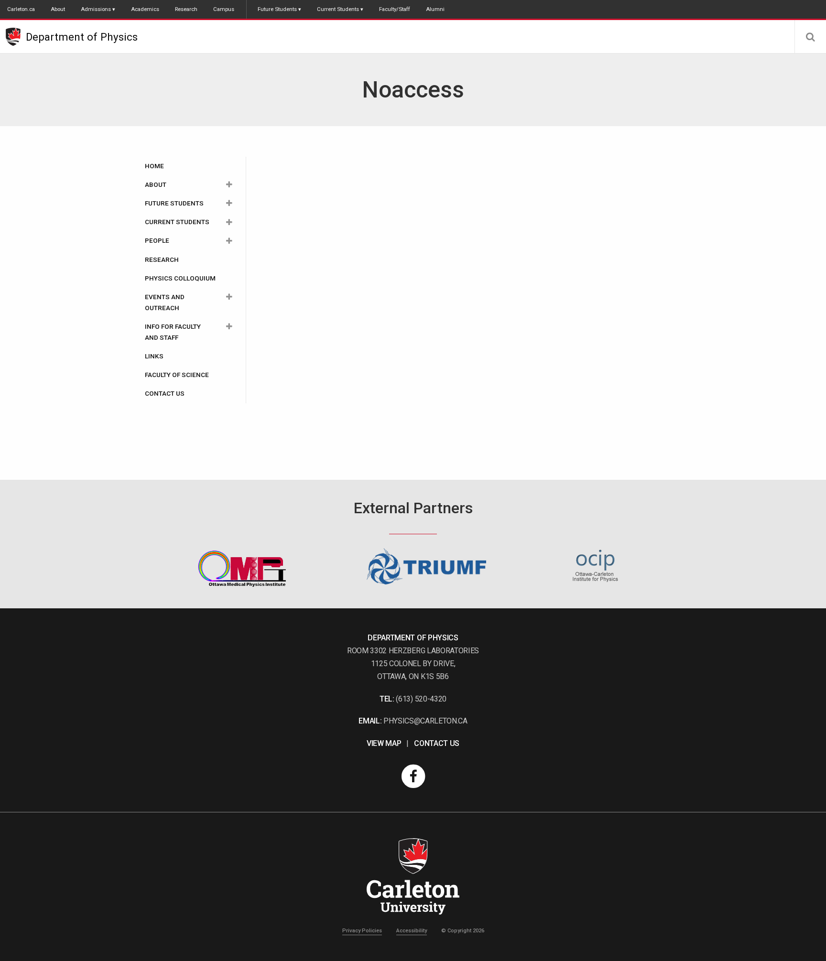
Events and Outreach (165, 302)
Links (154, 356)
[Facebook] (413, 776)
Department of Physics (82, 37)
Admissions (96, 9)
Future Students (277, 9)
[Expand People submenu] (229, 240)
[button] (810, 37)
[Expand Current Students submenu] (229, 222)
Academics (145, 9)
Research (186, 9)
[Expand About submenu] (229, 184)
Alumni (435, 9)
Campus (223, 9)
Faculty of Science (177, 374)
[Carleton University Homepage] (16, 36)
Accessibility (411, 931)
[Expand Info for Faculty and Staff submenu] (229, 326)
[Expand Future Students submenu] (229, 203)
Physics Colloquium (180, 278)
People (157, 240)
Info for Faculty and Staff (173, 332)
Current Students (338, 9)
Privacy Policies (362, 931)
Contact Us (165, 393)
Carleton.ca (21, 9)
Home (154, 166)
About (58, 9)
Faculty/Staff (394, 9)
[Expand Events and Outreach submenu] (229, 297)
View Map (384, 743)
